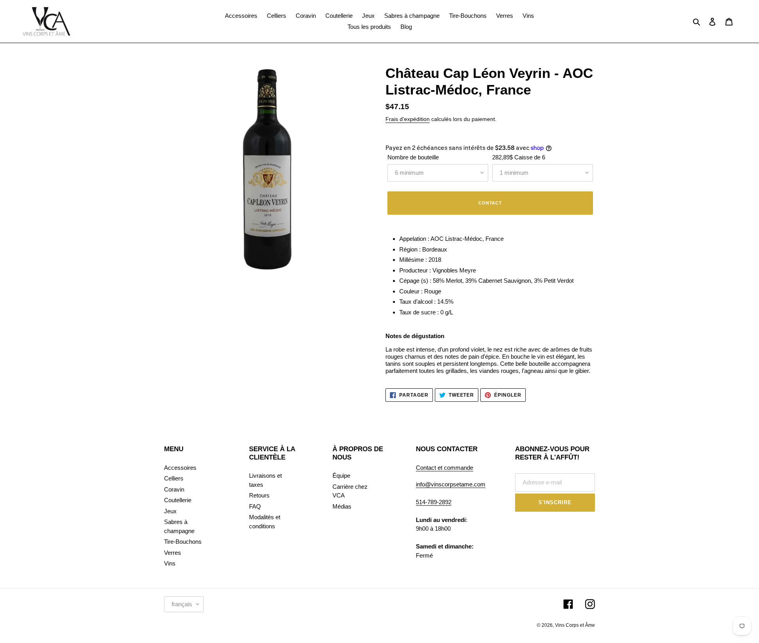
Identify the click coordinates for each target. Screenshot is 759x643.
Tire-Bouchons (183, 541)
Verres (172, 552)
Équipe (341, 475)
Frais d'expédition (407, 119)
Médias (341, 506)
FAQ (255, 506)
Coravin (174, 489)
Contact (490, 202)
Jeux (170, 511)
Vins (170, 563)
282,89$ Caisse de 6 (518, 157)
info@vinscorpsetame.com (450, 484)
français (182, 604)
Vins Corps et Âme (575, 625)
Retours (259, 495)
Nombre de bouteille (413, 157)
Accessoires (180, 467)
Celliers (173, 478)
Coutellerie (177, 500)
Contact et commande (444, 467)
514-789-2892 (433, 502)
